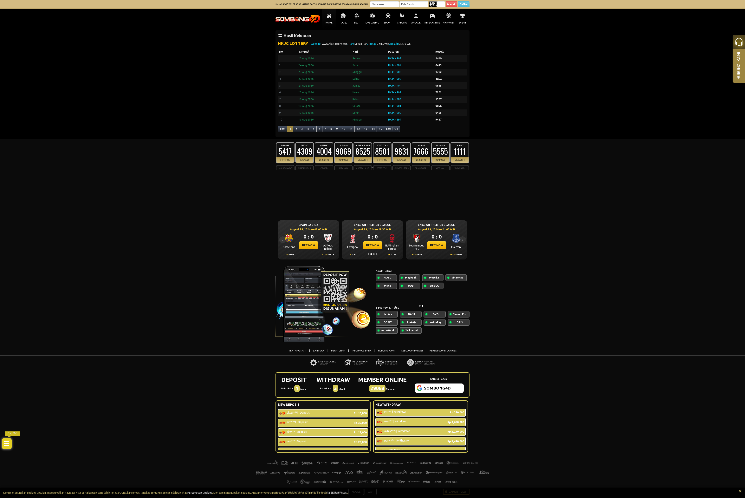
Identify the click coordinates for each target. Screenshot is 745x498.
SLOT (357, 22)
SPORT (388, 22)
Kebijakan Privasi (337, 492)
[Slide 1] (368, 254)
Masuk (451, 4)
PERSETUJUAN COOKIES (443, 350)
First (282, 128)
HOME (329, 22)
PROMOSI (448, 22)
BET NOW (308, 245)
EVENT (462, 22)
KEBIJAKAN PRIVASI (412, 350)
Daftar (463, 4)
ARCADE (416, 22)
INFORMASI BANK (361, 350)
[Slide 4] (376, 254)
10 (343, 128)
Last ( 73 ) (392, 128)
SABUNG (402, 22)
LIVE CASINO (372, 22)
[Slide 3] (374, 254)
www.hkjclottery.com (334, 43)
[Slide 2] (371, 254)
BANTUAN (318, 350)
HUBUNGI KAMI (386, 350)
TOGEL (343, 22)
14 (373, 128)
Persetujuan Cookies (199, 492)
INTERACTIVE (432, 22)
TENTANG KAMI (297, 350)
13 (365, 128)
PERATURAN (338, 350)
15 (380, 128)
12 (358, 128)
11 (351, 128)
